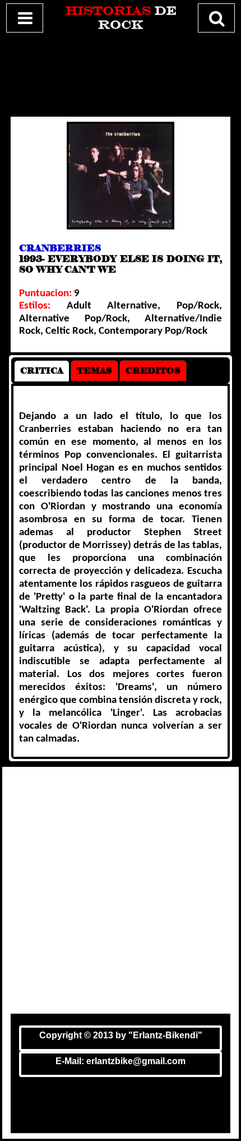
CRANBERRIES (60, 248)
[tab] (41, 370)
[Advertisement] (120, 72)
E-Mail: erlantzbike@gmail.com (120, 1061)
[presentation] (42, 371)
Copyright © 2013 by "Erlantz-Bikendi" (120, 1035)
